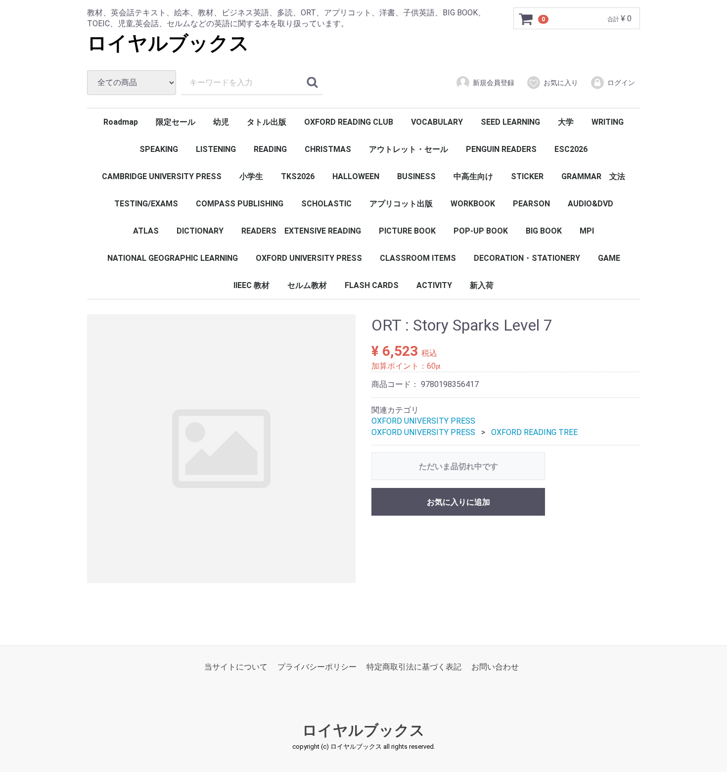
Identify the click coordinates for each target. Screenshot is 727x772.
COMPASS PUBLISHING (239, 203)
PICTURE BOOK (407, 231)
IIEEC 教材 (251, 285)
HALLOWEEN (355, 176)
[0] (526, 19)
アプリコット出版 (401, 203)
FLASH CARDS (372, 285)
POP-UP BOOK (481, 231)
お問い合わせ (495, 667)
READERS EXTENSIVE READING (301, 231)
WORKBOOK (473, 203)
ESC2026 (571, 149)
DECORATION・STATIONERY (527, 258)
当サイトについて (236, 667)
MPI (587, 231)
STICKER (527, 176)
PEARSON (531, 203)
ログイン (621, 83)
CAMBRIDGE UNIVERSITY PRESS (162, 176)
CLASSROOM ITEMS (418, 258)
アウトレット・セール (408, 149)
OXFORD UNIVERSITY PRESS (309, 258)
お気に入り (561, 83)
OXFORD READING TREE (534, 432)
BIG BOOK (544, 231)
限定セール (175, 122)
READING (270, 149)
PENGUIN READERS (501, 149)
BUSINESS (416, 176)
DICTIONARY (200, 231)
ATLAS (146, 231)
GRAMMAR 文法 (593, 176)
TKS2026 (298, 176)
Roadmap (120, 122)
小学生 (251, 176)
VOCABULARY (437, 122)
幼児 (221, 122)
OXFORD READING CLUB (348, 122)
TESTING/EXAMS (146, 203)
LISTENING (216, 149)
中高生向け (473, 176)
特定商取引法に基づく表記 (413, 667)
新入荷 (482, 285)
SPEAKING (158, 149)
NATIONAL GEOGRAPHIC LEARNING (172, 258)
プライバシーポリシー (317, 667)
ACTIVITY (434, 285)
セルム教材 (307, 285)
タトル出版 (266, 122)
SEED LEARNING (510, 122)
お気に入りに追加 (458, 502)
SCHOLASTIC (326, 203)
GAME (609, 258)
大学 (566, 122)
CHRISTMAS (328, 149)
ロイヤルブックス (168, 43)
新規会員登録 (493, 83)
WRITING (607, 122)
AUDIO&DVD (590, 203)
